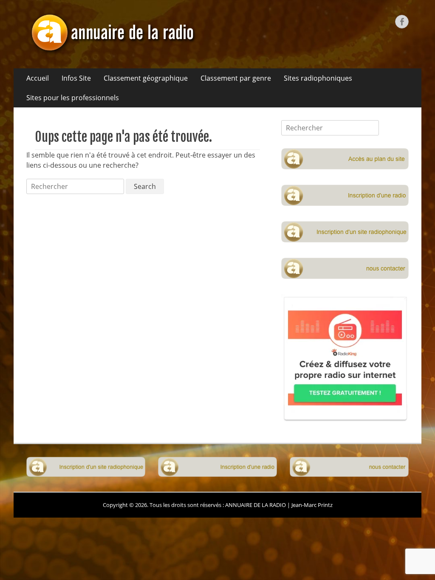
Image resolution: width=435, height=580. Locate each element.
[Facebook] (402, 21)
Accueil (37, 78)
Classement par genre (236, 78)
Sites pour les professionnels (72, 97)
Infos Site (76, 78)
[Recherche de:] (76, 186)
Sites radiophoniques (318, 78)
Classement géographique (146, 78)
